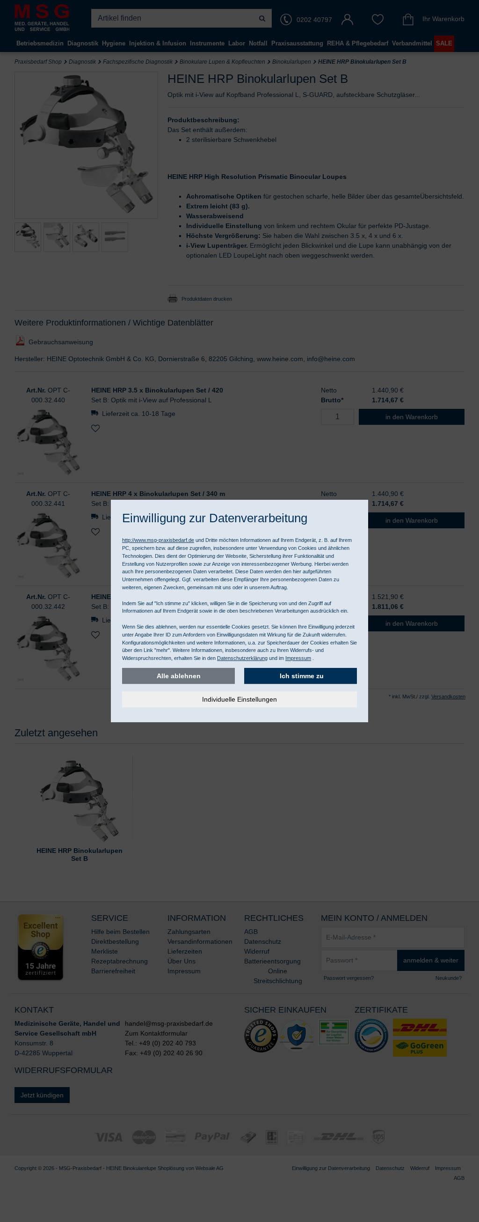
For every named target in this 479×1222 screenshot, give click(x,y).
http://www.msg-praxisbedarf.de (158, 540)
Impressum (298, 658)
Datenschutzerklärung (242, 658)
